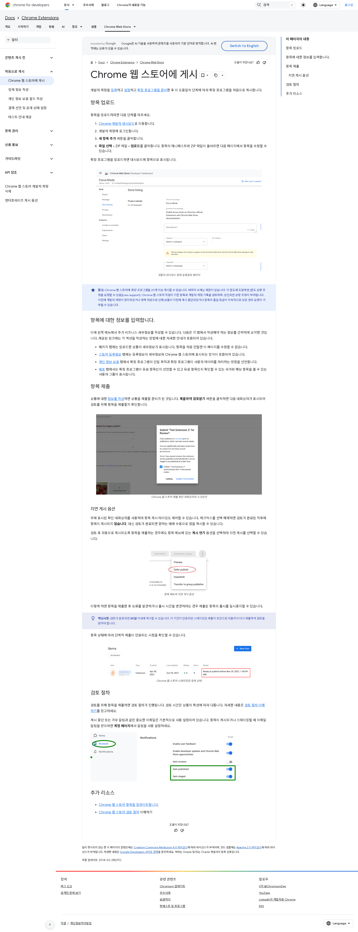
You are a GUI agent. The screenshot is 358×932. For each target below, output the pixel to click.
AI (63, 27)
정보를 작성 (116, 399)
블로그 (105, 5)
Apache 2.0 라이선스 (249, 847)
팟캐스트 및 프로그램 (172, 906)
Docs (10, 17)
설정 (127, 90)
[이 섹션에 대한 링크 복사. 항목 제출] (114, 386)
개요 (7, 27)
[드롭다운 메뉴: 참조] (82, 26)
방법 (51, 27)
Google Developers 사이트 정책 (139, 852)
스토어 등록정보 (110, 355)
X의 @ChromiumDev (272, 886)
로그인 (349, 5)
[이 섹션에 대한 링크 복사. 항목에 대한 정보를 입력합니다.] (159, 320)
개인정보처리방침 (81, 923)
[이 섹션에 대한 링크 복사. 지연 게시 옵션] (119, 509)
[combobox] (275, 5)
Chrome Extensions (40, 17)
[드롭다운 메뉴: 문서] (74, 4)
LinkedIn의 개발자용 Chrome (277, 899)
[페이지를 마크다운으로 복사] (216, 75)
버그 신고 (66, 886)
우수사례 (88, 5)
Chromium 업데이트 (172, 886)
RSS (261, 906)
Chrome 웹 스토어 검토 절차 (119, 812)
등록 (114, 90)
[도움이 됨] (258, 62)
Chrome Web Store (117, 27)
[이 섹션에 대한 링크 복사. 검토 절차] (114, 693)
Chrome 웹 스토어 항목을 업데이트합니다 (128, 805)
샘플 (94, 27)
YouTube (264, 893)
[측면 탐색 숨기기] (50, 924)
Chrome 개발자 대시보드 (116, 124)
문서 (66, 5)
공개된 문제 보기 (71, 893)
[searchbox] (28, 40)
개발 (38, 27)
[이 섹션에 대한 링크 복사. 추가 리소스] (119, 793)
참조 (74, 27)
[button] (24, 57)
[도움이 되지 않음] (264, 62)
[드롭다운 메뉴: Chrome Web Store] (136, 26)
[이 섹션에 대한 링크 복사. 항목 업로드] (119, 103)
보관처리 (165, 899)
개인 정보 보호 (109, 362)
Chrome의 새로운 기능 (131, 5)
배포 (102, 369)
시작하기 (23, 27)
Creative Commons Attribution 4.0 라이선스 (160, 847)
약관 (63, 923)
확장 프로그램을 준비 (152, 90)
